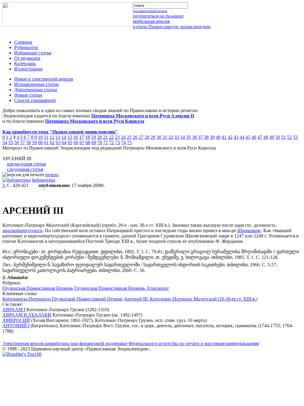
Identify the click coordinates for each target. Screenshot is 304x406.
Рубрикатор (26, 47)
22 (111, 137)
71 (105, 142)
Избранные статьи (32, 52)
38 (206, 137)
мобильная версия (151, 21)
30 (158, 137)
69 (93, 142)
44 (242, 137)
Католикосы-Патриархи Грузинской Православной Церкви (62, 298)
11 (46, 137)
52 (289, 137)
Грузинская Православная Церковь (37, 288)
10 (40, 137)
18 (87, 137)
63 (58, 142)
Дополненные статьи (35, 89)
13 (58, 137)
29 (153, 137)
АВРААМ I (13, 309)
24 (123, 137)
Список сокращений (35, 100)
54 (4, 142)
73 (117, 142)
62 (52, 142)
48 (265, 137)
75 (129, 142)
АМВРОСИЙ (16, 320)
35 (188, 137)
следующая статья (25, 169)
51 (283, 137)
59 (34, 142)
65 (70, 142)
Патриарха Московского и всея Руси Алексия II (142, 115)
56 (16, 142)
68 (88, 142)
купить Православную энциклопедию (171, 26)
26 (135, 137)
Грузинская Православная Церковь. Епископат (121, 288)
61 (46, 142)
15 (69, 137)
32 (170, 137)
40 (218, 137)
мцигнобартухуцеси (22, 230)
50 (277, 137)
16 (75, 137)
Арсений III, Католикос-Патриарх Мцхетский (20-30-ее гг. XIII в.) (190, 298)
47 (259, 137)
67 (82, 142)
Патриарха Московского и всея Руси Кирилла (94, 121)
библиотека (43, 179)
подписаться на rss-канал (158, 15)
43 (236, 137)
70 (99, 142)
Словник (23, 42)
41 (224, 137)
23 (117, 137)
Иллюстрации (28, 68)
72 (111, 142)
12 (52, 137)
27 (141, 137)
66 (76, 142)
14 (63, 137)
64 (64, 142)
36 (194, 137)
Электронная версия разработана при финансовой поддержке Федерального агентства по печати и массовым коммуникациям (130, 343)
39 (212, 137)
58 (28, 142)
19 (93, 137)
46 (253, 137)
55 (10, 142)
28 (147, 137)
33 (176, 137)
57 (22, 142)
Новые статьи (28, 94)
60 (40, 142)
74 (123, 142)
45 (248, 137)
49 (271, 137)
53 (295, 137)
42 (230, 137)
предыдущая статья (26, 163)
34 (182, 137)
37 (200, 137)
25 (129, 137)
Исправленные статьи (36, 84)
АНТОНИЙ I (15, 325)
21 (105, 137)
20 (99, 137)
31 (164, 137)
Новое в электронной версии (43, 78)
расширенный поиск (150, 11)
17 (81, 137)
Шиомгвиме (249, 230)
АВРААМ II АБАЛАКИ (26, 314)
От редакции (27, 58)
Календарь (25, 63)
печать (51, 174)
